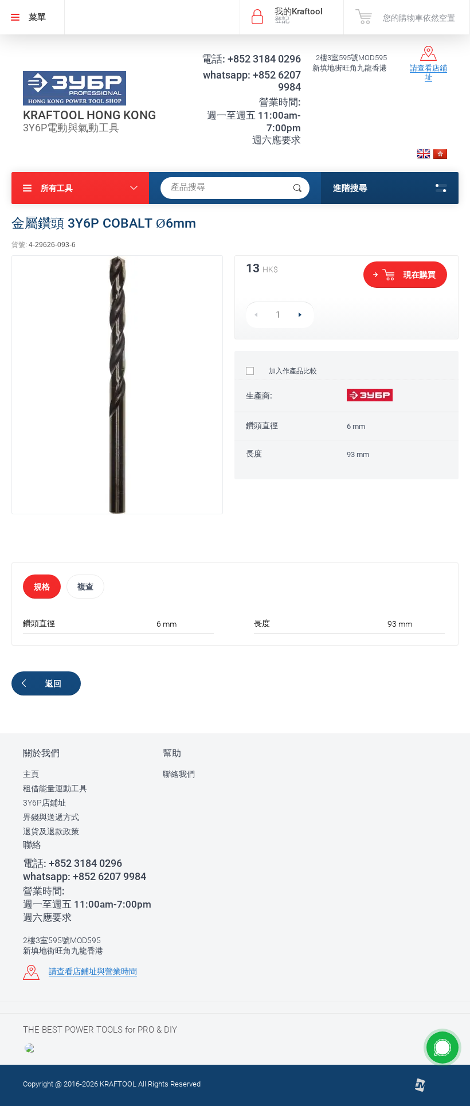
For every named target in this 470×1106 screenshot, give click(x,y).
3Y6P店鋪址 (44, 802)
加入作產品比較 (292, 371)
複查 (85, 586)
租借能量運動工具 (55, 788)
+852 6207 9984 (252, 81)
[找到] (297, 188)
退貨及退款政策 (51, 831)
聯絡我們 (179, 774)
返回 (53, 683)
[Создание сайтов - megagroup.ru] (420, 1089)
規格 (42, 586)
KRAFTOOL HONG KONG (89, 115)
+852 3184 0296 (251, 59)
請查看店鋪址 (428, 72)
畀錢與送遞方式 (51, 817)
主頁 (31, 774)
